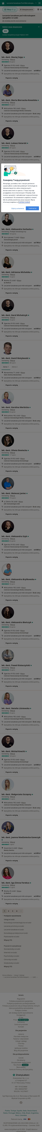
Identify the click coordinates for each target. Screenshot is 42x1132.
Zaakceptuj (32, 208)
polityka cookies (24, 202)
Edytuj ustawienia (18, 208)
